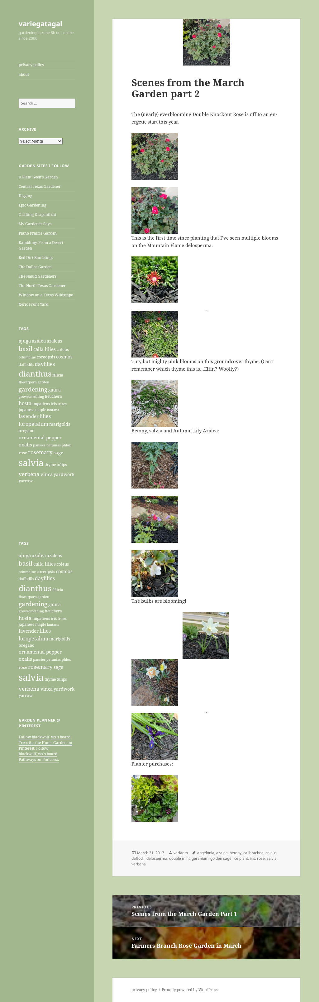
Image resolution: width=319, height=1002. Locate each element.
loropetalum (33, 423)
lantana (53, 410)
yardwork (64, 474)
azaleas (54, 341)
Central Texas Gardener (40, 186)
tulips (62, 464)
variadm (181, 852)
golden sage (220, 858)
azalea (39, 341)
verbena (29, 474)
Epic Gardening (32, 205)
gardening (33, 389)
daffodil (138, 858)
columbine (27, 357)
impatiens (41, 403)
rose (23, 452)
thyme (50, 464)
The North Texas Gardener (42, 285)
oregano (27, 430)
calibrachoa (253, 852)
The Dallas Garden (35, 267)
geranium (200, 858)
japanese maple (32, 409)
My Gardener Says (35, 223)
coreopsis (46, 357)
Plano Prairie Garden (38, 233)
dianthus (35, 373)
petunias (53, 445)
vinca (46, 474)
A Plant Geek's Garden (38, 177)
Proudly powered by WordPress (189, 989)
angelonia (205, 852)
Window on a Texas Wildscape (46, 295)
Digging (25, 195)
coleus (63, 349)
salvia (31, 462)
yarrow (26, 481)
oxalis (25, 444)
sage (58, 452)
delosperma (156, 858)
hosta (25, 403)
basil (25, 348)
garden (43, 382)
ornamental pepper (40, 437)
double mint (179, 858)
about (24, 74)
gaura (54, 390)
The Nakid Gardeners (37, 276)
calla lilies (44, 349)
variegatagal (40, 23)
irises (62, 403)
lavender (29, 416)
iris (54, 403)
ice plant (240, 858)
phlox (66, 445)
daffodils (26, 364)
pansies (39, 445)
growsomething (31, 396)
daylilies (45, 364)
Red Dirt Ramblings (36, 257)
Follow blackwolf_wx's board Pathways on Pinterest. (39, 754)
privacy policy (31, 64)
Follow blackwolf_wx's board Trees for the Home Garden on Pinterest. (45, 742)
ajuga (25, 341)
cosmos (64, 356)
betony (235, 852)
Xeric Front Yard (33, 304)
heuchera (53, 396)
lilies (45, 416)
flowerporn (28, 382)
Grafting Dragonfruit (37, 214)
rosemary (40, 452)
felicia (57, 375)
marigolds (59, 424)
